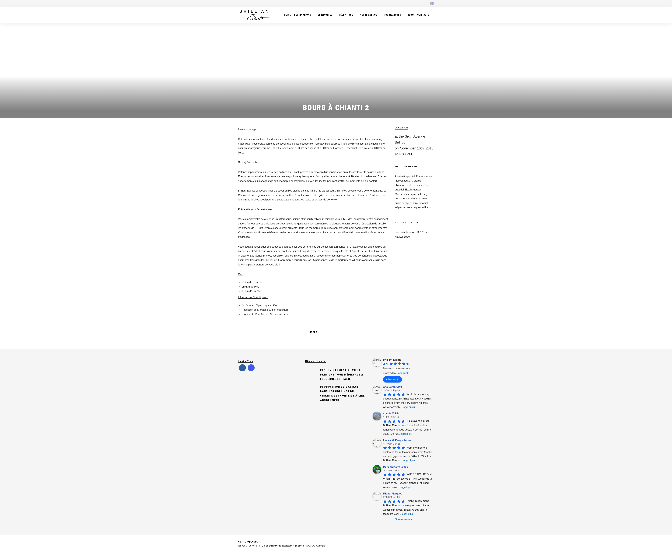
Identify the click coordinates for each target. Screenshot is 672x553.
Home (287, 14)
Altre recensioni (403, 519)
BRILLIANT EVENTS (248, 542)
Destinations (302, 14)
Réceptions (346, 14)
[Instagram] (419, 3)
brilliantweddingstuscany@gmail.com (286, 546)
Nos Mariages (392, 14)
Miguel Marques (392, 493)
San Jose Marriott (405, 232)
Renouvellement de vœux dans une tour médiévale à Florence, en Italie (341, 374)
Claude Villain (391, 413)
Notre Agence (368, 14)
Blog (411, 14)
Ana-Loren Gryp (392, 386)
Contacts (423, 14)
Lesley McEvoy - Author (397, 440)
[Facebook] (242, 367)
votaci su (391, 379)
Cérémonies (325, 14)
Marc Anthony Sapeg (395, 467)
